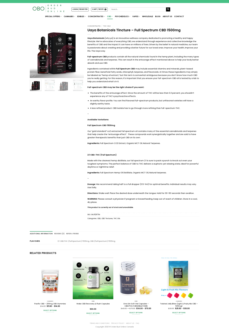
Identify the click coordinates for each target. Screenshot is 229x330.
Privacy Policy (117, 323)
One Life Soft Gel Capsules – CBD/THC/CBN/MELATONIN (136, 305)
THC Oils (107, 26)
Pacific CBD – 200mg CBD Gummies (50, 304)
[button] (80, 9)
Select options (50, 310)
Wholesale (147, 16)
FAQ (137, 323)
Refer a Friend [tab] (72, 234)
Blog (157, 16)
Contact (179, 16)
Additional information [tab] (41, 234)
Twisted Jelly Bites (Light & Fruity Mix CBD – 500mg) (179, 305)
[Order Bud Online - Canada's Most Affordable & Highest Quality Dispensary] (49, 8)
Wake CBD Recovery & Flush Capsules (93, 304)
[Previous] (34, 51)
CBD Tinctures (107, 218)
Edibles (80, 16)
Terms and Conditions (100, 323)
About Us (167, 16)
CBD (109, 16)
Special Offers (52, 16)
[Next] (80, 51)
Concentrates (95, 16)
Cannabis (68, 16)
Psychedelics (122, 16)
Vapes (135, 16)
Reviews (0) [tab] (59, 234)
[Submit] (168, 9)
